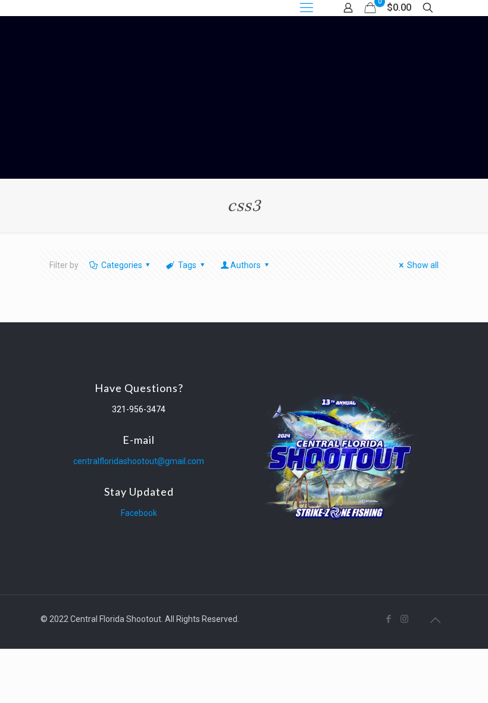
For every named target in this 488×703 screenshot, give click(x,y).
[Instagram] (404, 619)
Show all (423, 265)
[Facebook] (388, 619)
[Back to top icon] (435, 620)
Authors (245, 265)
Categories (121, 265)
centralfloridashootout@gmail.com (138, 461)
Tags (187, 265)
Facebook (139, 513)
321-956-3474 (138, 409)
